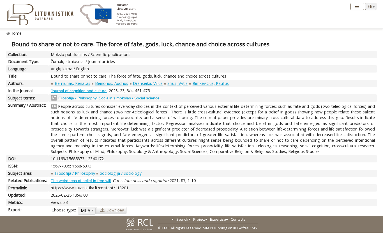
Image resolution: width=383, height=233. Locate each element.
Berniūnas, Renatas (72, 83)
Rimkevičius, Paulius (211, 83)
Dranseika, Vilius (148, 83)
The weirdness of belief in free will (81, 180)
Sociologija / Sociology (121, 173)
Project (199, 219)
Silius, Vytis (177, 83)
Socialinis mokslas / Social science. (130, 98)
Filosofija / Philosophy (77, 98)
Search (182, 219)
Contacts (238, 219)
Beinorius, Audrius (111, 83)
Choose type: (64, 210)
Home (16, 33)
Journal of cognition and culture (79, 90)
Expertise (218, 219)
